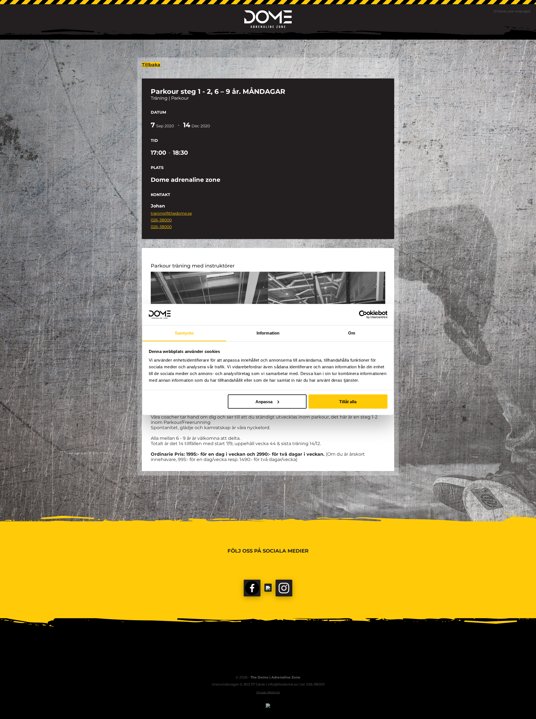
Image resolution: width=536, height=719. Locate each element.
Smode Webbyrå (268, 692)
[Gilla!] (252, 588)
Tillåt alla (347, 401)
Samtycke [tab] (184, 333)
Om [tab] (351, 333)
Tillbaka (151, 64)
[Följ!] (268, 588)
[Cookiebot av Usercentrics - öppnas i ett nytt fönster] (363, 314)
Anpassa (263, 401)
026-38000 (161, 220)
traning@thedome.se (171, 213)
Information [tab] (268, 333)
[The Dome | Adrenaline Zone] (268, 19)
